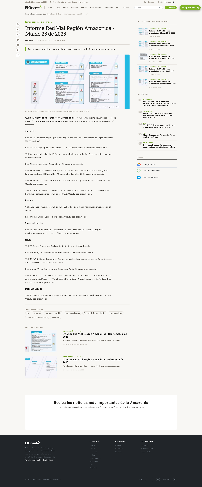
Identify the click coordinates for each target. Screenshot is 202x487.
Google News (149, 164)
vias (28, 313)
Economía (75, 7)
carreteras (37, 313)
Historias (167, 2)
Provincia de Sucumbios (53, 313)
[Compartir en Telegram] (18, 40)
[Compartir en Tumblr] (18, 50)
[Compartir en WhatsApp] (18, 24)
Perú (117, 7)
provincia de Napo (116, 313)
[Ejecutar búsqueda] (160, 8)
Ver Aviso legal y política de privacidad (39, 460)
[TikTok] (175, 479)
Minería (65, 7)
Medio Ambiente (96, 7)
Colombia (125, 7)
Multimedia (119, 448)
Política (84, 7)
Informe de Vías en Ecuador (39, 14)
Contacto (144, 445)
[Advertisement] (157, 204)
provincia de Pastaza (72, 313)
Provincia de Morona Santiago (37, 317)
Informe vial (56, 317)
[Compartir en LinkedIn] (18, 45)
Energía (57, 7)
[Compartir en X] (18, 35)
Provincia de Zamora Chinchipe (95, 313)
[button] (173, 2)
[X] (147, 479)
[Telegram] (169, 479)
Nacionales (109, 7)
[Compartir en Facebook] (18, 29)
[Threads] (158, 479)
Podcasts (159, 2)
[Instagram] (152, 479)
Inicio (50, 7)
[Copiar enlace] (18, 55)
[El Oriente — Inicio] (34, 7)
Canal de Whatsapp (151, 170)
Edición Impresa (147, 448)
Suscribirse (171, 7)
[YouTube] (164, 479)
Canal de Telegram (151, 177)
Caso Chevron (149, 2)
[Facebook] (141, 479)
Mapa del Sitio (146, 452)
